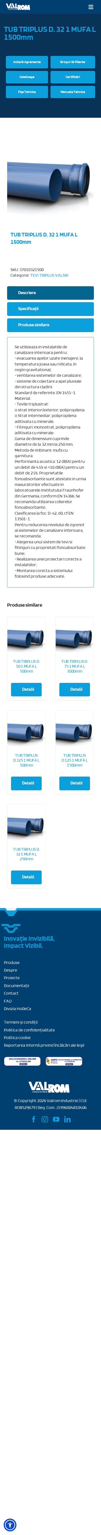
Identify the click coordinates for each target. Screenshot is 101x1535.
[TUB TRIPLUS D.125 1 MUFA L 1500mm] (75, 730)
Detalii (28, 690)
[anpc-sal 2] (64, 1059)
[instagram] (45, 1119)
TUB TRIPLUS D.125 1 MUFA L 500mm (26, 761)
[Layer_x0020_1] (18, 5)
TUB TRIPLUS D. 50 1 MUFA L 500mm (26, 667)
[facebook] (33, 1119)
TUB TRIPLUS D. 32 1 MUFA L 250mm (26, 854)
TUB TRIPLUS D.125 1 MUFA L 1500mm (75, 761)
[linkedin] (67, 1119)
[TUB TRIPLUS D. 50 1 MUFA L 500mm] (26, 636)
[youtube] (56, 1119)
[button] (10, 1525)
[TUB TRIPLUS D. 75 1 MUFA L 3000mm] (75, 636)
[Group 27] (11, 926)
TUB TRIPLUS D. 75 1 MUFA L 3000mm (74, 667)
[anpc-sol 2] (22, 1059)
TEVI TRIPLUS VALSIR (49, 275)
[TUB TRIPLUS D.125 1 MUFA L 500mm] (26, 730)
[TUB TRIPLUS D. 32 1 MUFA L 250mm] (26, 824)
